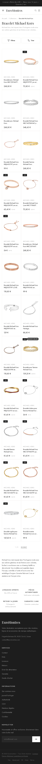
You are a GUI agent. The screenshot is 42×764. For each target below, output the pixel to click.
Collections (12, 18)
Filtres (13, 40)
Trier (32, 40)
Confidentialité (7, 712)
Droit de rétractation (9, 669)
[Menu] (3, 10)
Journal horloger (8, 695)
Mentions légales (8, 708)
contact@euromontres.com (11, 640)
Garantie (5, 674)
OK (36, 739)
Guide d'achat (7, 678)
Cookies (5, 716)
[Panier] (39, 10)
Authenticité (6, 699)
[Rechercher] (36, 10)
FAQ (3, 657)
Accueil (4, 18)
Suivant (24, 547)
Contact (4, 652)
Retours (4, 665)
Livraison (5, 661)
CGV (4, 704)
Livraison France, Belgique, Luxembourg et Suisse (20, 755)
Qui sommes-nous (8, 691)
